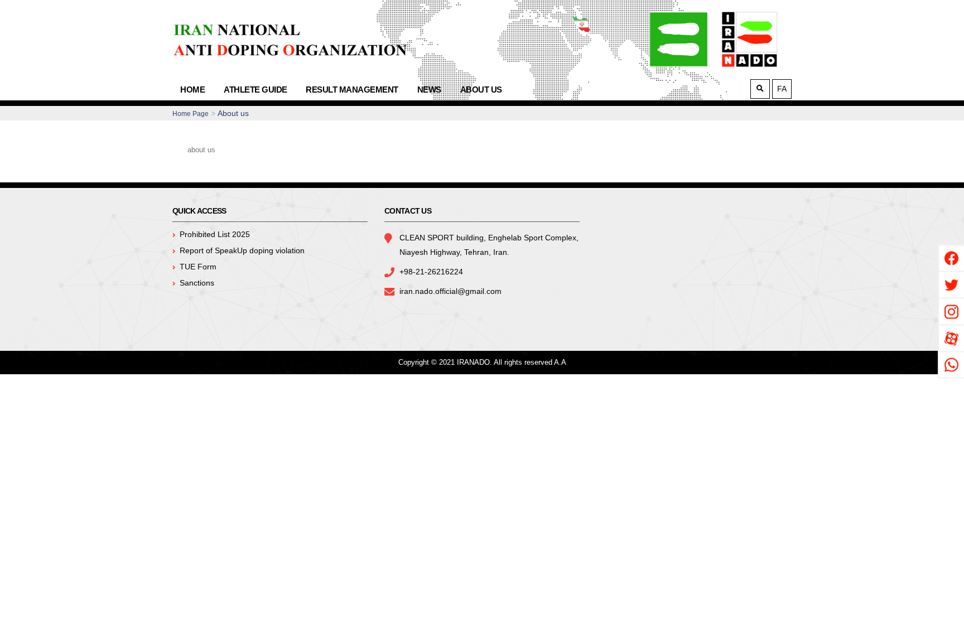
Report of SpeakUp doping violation (242, 250)
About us (481, 89)
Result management (352, 89)
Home (192, 89)
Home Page (190, 114)
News (429, 89)
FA (782, 88)
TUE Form (198, 266)
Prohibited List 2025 (215, 234)
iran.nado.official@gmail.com (450, 291)
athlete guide (255, 89)
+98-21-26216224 (431, 271)
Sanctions (197, 282)
